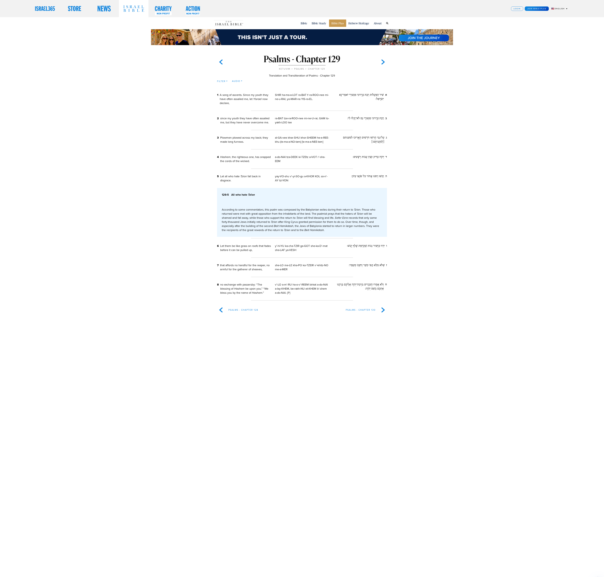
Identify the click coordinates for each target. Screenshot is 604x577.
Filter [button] (221, 81)
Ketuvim (284, 69)
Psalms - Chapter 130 (361, 310)
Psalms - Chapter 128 (243, 310)
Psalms (299, 69)
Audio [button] (236, 81)
